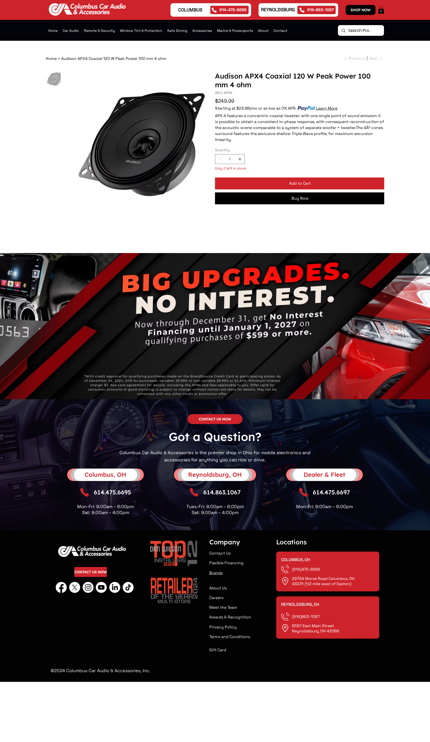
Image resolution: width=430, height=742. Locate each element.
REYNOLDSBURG (278, 9)
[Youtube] (101, 587)
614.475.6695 (112, 492)
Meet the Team (223, 607)
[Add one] (240, 159)
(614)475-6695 (306, 569)
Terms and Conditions (229, 636)
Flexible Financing (226, 563)
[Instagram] (88, 587)
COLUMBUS (190, 10)
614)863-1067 (306, 616)
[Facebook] (61, 587)
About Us (218, 588)
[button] (381, 10)
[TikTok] (128, 587)
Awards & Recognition (230, 617)
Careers (216, 597)
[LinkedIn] (114, 587)
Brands (216, 572)
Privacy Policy (223, 627)
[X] (74, 587)
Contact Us (220, 553)
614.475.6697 (331, 492)
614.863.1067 (222, 492)
